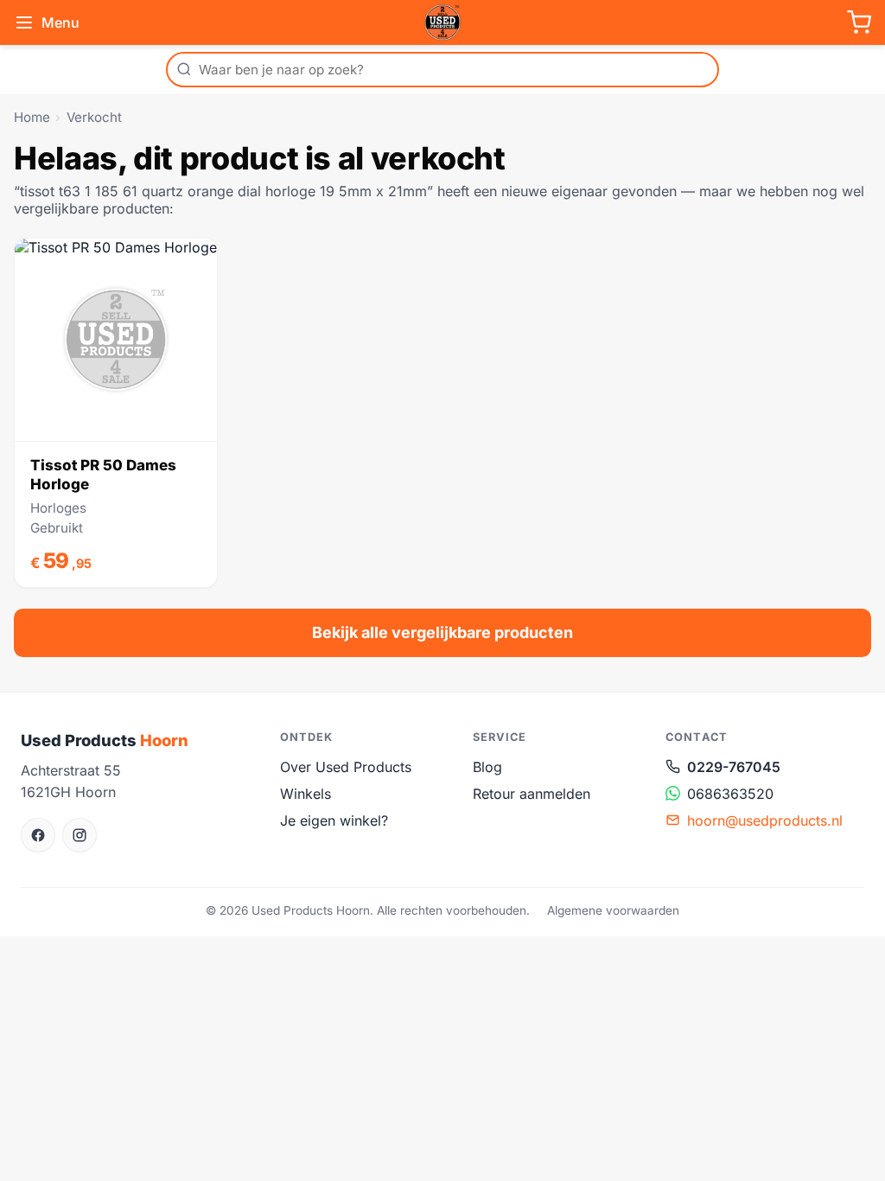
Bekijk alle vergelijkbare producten (442, 632)
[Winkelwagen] (859, 22)
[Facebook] (38, 835)
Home (32, 117)
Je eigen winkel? (334, 820)
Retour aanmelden (531, 793)
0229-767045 (733, 767)
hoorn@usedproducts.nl (765, 820)
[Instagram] (79, 835)
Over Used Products (345, 767)
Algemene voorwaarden (613, 910)
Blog (487, 767)
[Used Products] (442, 22)
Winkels (305, 793)
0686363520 (730, 793)
